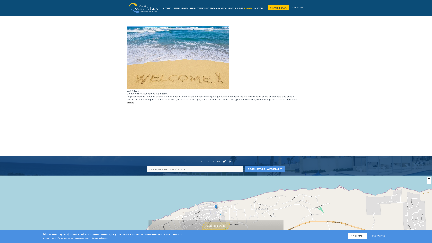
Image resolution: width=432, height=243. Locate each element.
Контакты (258, 8)
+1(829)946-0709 (297, 8)
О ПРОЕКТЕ (167, 8)
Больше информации (100, 238)
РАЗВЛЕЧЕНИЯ (203, 8)
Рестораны (215, 8)
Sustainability (227, 8)
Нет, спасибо (378, 236)
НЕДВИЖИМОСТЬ (181, 8)
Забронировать (278, 8)
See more (130, 103)
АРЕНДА (192, 8)
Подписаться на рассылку (265, 169)
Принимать (357, 236)
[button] (216, 207)
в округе (239, 8)
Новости (248, 8)
